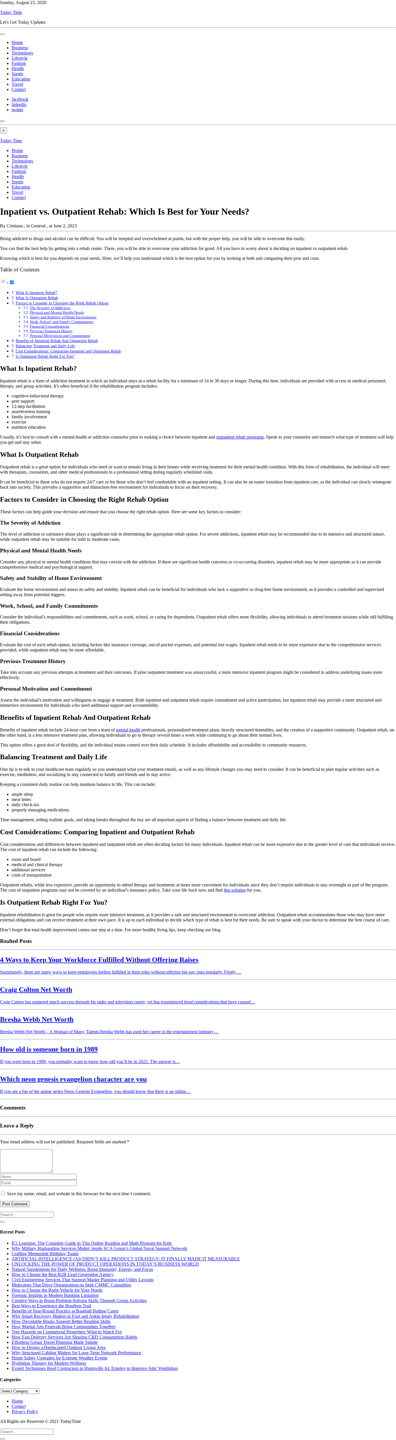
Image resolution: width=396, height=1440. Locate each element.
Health (18, 68)
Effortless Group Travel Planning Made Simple (55, 1342)
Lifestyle (20, 58)
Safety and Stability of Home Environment (63, 317)
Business (20, 47)
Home (17, 42)
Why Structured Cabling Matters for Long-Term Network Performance (76, 1352)
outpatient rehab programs (240, 437)
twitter (17, 109)
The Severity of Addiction (50, 308)
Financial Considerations (49, 326)
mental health (128, 729)
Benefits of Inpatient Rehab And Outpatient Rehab (57, 340)
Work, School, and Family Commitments (61, 322)
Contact (19, 89)
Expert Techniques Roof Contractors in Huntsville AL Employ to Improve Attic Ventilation (95, 1368)
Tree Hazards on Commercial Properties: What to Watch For (67, 1331)
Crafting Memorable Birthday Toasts (45, 1253)
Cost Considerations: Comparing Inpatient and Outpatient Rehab (68, 351)
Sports (17, 73)
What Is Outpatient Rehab (37, 297)
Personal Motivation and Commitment (60, 335)
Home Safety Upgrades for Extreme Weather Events (59, 1357)
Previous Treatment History (51, 331)
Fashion (19, 63)
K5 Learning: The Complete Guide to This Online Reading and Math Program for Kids (92, 1243)
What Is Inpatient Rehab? (36, 292)
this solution (235, 890)
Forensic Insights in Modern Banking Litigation (55, 1295)
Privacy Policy (25, 1411)
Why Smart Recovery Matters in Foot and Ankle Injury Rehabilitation (75, 1316)
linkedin (19, 104)
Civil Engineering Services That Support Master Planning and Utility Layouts (82, 1279)
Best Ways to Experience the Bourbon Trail (51, 1305)
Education (21, 78)
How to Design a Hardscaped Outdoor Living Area (59, 1347)
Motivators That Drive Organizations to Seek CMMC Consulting (71, 1284)
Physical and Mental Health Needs (57, 312)
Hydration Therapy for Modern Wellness (49, 1363)
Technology (22, 52)
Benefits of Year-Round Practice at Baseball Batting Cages (65, 1310)
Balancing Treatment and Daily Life (45, 346)
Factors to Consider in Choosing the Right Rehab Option (62, 303)
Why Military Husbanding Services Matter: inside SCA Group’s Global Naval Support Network (99, 1248)
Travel (17, 84)
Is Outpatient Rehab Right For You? (45, 356)
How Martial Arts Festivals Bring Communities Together (63, 1326)
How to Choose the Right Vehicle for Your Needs (57, 1290)
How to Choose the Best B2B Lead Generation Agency (63, 1274)
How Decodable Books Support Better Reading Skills (61, 1321)
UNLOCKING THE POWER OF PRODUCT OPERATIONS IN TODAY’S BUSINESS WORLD (105, 1264)
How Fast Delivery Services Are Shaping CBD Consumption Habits (74, 1337)
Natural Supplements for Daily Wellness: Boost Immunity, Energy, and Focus (82, 1269)
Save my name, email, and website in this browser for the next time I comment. (79, 1193)
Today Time (11, 12)
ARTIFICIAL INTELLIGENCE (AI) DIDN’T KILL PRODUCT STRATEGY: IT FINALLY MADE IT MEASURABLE (126, 1258)
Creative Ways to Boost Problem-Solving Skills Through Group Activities (79, 1300)
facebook (20, 99)
